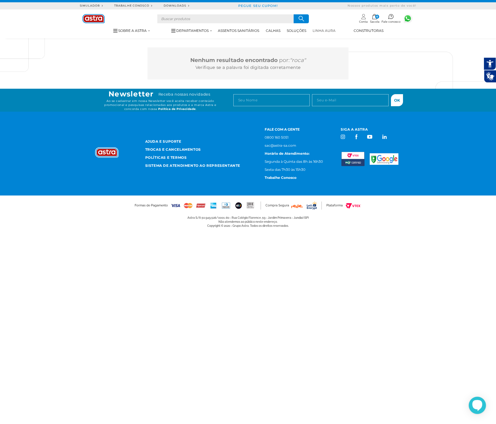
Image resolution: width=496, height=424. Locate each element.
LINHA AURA (324, 30)
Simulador (90, 5)
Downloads (175, 5)
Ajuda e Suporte (163, 141)
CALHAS (273, 30)
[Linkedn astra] (384, 136)
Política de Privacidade (177, 109)
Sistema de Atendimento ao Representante (192, 165)
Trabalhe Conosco (131, 5)
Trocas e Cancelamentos (173, 149)
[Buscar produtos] (301, 18)
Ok (397, 100)
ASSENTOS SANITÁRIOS (238, 30)
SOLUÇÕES (296, 30)
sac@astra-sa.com (280, 145)
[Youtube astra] (370, 136)
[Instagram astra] (343, 136)
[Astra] (93, 18)
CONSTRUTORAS (368, 30)
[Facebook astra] (356, 136)
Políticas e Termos (166, 157)
